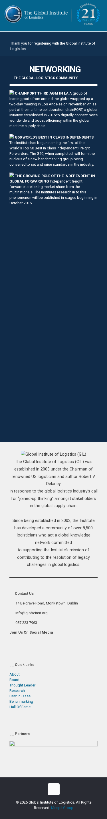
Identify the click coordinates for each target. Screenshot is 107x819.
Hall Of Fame (20, 707)
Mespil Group (62, 808)
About (14, 674)
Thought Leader (22, 685)
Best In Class (20, 696)
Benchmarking (21, 701)
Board (14, 680)
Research (17, 690)
